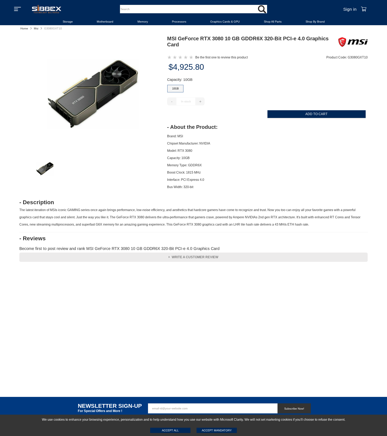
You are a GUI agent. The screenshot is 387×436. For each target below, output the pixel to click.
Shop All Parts (273, 21)
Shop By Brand (315, 21)
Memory (142, 21)
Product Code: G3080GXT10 (347, 57)
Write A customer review (195, 257)
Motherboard (105, 21)
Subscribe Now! (294, 408)
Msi (36, 28)
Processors (179, 21)
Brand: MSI (175, 136)
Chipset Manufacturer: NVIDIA (188, 143)
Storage (68, 21)
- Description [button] (36, 202)
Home (24, 28)
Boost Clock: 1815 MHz (184, 172)
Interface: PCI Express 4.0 (185, 179)
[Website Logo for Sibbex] (46, 9)
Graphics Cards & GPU (225, 21)
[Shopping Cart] (364, 9)
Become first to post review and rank (119, 249)
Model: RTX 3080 (179, 150)
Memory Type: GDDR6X (184, 165)
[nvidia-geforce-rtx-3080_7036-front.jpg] (93, 94)
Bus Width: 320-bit (180, 187)
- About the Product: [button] (192, 127)
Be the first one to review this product (221, 57)
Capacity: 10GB (179, 80)
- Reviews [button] (32, 238)
